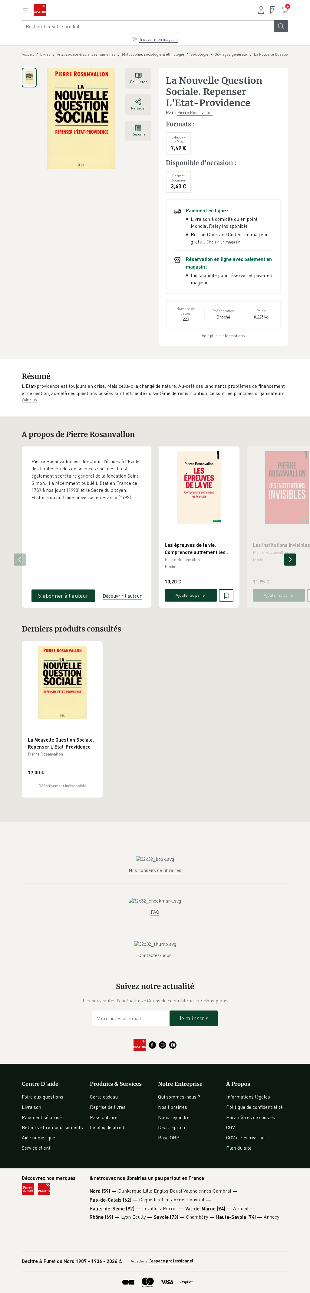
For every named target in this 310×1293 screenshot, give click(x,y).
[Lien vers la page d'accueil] (40, 10)
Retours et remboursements (52, 1127)
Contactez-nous (155, 955)
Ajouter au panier (191, 595)
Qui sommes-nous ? (179, 1097)
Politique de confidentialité (254, 1107)
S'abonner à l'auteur (63, 595)
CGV (230, 1127)
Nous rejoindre (174, 1117)
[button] (155, 390)
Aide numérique (38, 1138)
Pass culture (103, 1117)
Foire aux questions (42, 1097)
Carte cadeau (104, 1097)
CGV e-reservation (245, 1138)
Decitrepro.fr (172, 1127)
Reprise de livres (108, 1107)
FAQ (155, 912)
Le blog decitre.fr (108, 1127)
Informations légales (248, 1097)
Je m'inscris (194, 1018)
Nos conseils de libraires (155, 870)
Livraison (31, 1107)
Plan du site (239, 1148)
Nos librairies (172, 1107)
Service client (36, 1148)
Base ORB (169, 1138)
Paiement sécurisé (42, 1117)
